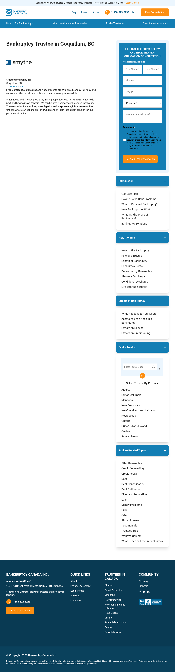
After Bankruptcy (131, 463)
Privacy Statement (80, 586)
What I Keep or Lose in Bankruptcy (142, 541)
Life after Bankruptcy (134, 286)
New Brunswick (130, 405)
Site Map (75, 595)
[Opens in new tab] (150, 602)
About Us (75, 581)
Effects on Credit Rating (135, 333)
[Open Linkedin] (148, 591)
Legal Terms (77, 590)
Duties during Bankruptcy (136, 271)
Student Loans (130, 520)
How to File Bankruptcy (135, 250)
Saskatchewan (130, 436)
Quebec (126, 431)
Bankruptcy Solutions (134, 223)
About (96, 12)
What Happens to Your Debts (138, 313)
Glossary (143, 581)
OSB (124, 510)
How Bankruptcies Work (135, 209)
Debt (124, 478)
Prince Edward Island (134, 426)
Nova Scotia (128, 415)
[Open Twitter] (144, 591)
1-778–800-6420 (15, 86)
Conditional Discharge (134, 281)
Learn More (131, 3)
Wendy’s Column (131, 536)
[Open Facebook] (140, 591)
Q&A (124, 515)
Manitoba (127, 400)
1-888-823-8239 (21, 601)
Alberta (125, 389)
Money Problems (131, 504)
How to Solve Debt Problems (138, 199)
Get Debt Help (129, 193)
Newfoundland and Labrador (138, 410)
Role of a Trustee (131, 255)
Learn (84, 12)
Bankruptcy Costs (132, 266)
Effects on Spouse (132, 328)
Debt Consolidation (133, 484)
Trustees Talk (129, 530)
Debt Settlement (131, 489)
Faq (74, 12)
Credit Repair (129, 473)
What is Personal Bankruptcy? (139, 204)
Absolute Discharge (133, 276)
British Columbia (131, 395)
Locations (75, 600)
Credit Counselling (132, 468)
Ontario (125, 420)
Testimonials (129, 525)
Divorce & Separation (134, 494)
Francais (143, 586)
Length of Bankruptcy (134, 260)
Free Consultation (154, 12)
